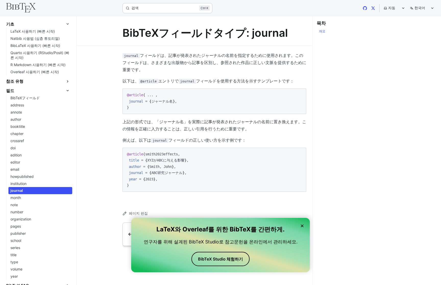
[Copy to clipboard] (300, 95)
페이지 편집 (138, 213)
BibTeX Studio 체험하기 (220, 259)
